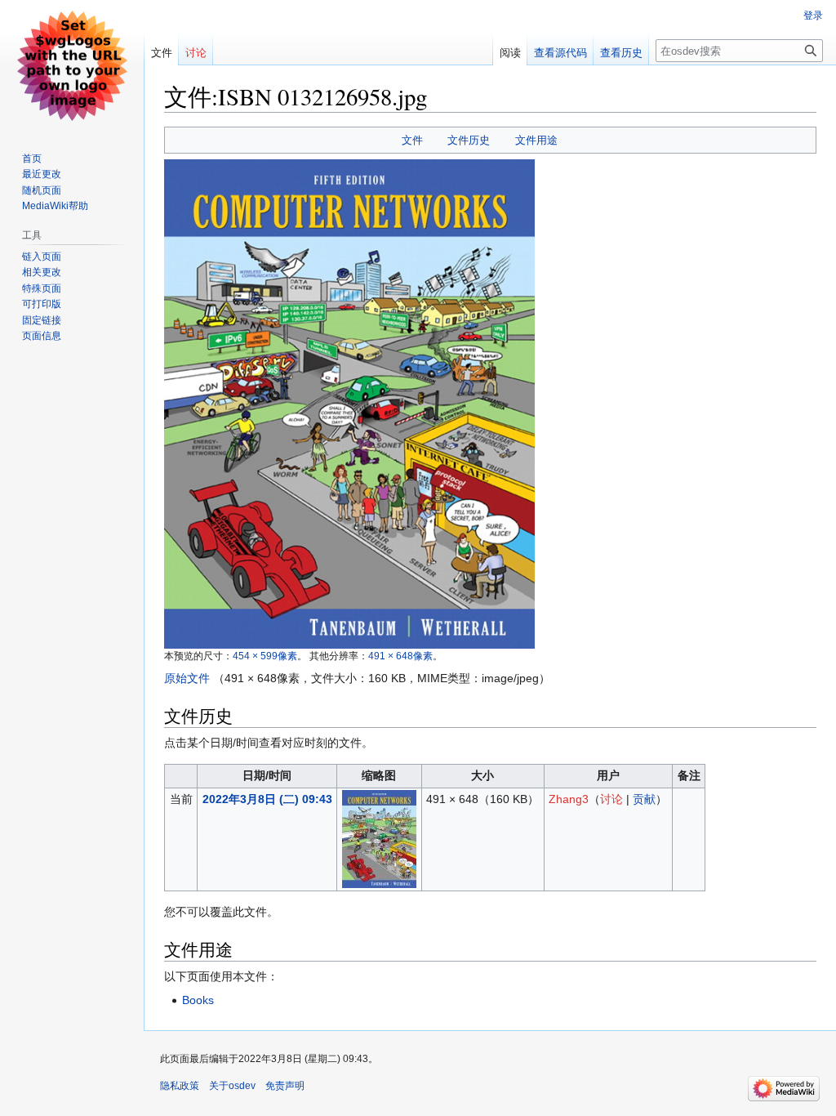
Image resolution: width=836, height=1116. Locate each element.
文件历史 (468, 140)
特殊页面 (41, 288)
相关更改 (41, 272)
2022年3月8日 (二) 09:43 (267, 799)
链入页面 (41, 256)
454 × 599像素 (265, 655)
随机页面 (41, 190)
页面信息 (41, 335)
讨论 (611, 799)
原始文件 (187, 678)
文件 (412, 140)
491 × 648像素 (400, 655)
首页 (32, 158)
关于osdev (232, 1085)
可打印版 (41, 304)
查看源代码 (560, 53)
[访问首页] (72, 65)
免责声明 (285, 1085)
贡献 (644, 799)
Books (198, 1000)
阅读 (510, 53)
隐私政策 (179, 1085)
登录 (813, 15)
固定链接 (41, 320)
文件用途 (536, 140)
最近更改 (41, 174)
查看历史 (621, 53)
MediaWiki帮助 (55, 206)
